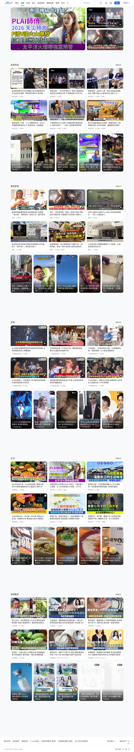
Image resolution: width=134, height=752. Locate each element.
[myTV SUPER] (126, 3)
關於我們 (7, 741)
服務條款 (25, 741)
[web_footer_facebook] (123, 749)
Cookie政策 (34, 741)
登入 (117, 3)
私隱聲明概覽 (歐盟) (65, 741)
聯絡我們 (16, 741)
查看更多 (118, 65)
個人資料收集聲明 (81, 741)
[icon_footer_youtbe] (129, 749)
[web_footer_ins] (126, 749)
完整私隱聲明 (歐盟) (48, 741)
